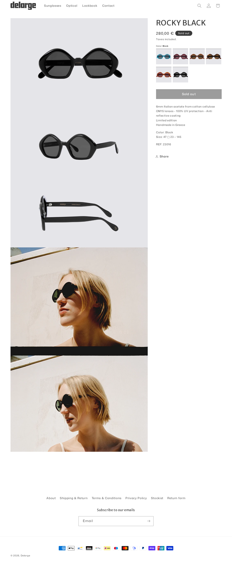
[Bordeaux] (180, 56)
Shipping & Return (74, 498)
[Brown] (197, 56)
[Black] (180, 74)
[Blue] (163, 56)
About (51, 498)
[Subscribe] (148, 521)
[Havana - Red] (163, 74)
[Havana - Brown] (213, 56)
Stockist (157, 498)
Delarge (25, 555)
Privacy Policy (136, 498)
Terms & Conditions (106, 498)
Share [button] (164, 156)
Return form (176, 498)
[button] (199, 5)
